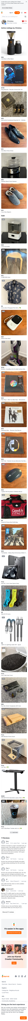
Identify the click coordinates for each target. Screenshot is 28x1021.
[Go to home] (1, 13)
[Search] (25, 16)
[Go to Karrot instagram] (19, 976)
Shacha (8, 901)
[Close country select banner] (26, 2)
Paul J (7, 857)
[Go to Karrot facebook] (16, 976)
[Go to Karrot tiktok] (25, 976)
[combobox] (12, 16)
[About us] (21, 12)
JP (6, 879)
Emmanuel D (9, 889)
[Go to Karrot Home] (5, 976)
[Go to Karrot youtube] (22, 976)
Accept (23, 1018)
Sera (7, 841)
